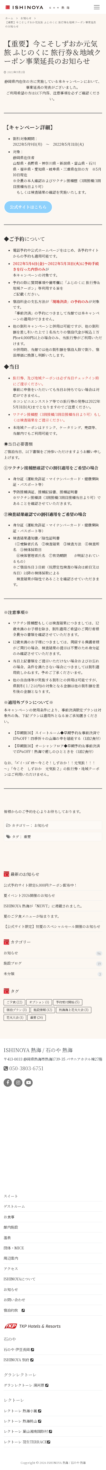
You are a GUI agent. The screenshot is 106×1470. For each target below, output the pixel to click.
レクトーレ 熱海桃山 (21, 1421)
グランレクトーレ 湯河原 (24, 1385)
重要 (27, 836)
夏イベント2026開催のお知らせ (29, 895)
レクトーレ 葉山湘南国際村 (26, 1431)
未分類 (9, 973)
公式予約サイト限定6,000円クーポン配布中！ (40, 885)
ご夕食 (14, 1002)
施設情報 (42, 1009)
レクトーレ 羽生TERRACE (25, 1441)
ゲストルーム (14, 1206)
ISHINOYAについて (20, 1278)
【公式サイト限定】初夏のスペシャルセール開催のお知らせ (52, 926)
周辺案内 (11, 1258)
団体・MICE (14, 1247)
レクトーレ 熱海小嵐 (21, 1410)
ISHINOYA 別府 (17, 1359)
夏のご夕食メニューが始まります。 (32, 916)
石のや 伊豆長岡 (17, 1349)
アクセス (11, 1268)
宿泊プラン (16, 1009)
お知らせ (41, 825)
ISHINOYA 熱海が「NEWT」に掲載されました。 (44, 905)
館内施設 (11, 1227)
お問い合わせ (14, 1299)
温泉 (7, 1237)
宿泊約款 (13, 1310)
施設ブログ (13, 963)
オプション (39, 1002)
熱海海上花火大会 (74, 1009)
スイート (11, 1196)
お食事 (9, 1216)
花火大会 (14, 1017)
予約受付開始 (68, 1002)
